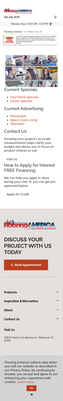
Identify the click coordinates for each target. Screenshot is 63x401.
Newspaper (18, 116)
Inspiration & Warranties (21, 301)
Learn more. (26, 382)
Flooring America (13, 31)
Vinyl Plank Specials (24, 97)
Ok (31, 388)
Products (10, 292)
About (8, 310)
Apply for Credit (18, 194)
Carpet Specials (21, 101)
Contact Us (12, 319)
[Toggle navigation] (55, 17)
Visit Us (12, 159)
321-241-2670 (12, 17)
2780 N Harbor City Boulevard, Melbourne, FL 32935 (29, 339)
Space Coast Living (23, 120)
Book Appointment (28, 265)
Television (17, 124)
